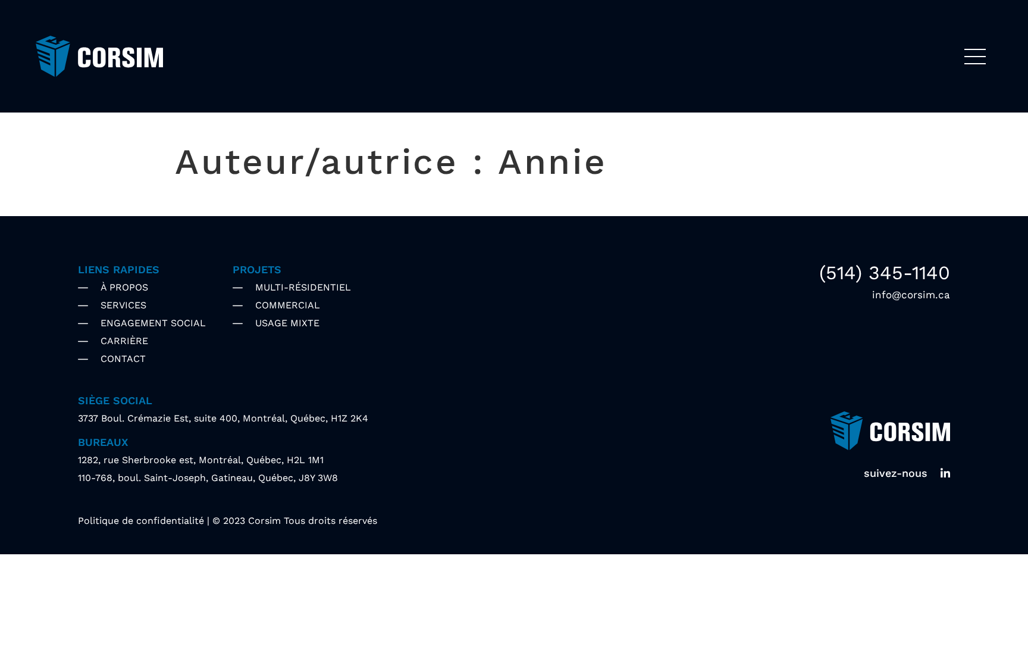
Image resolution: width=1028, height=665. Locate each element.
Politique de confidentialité (141, 520)
